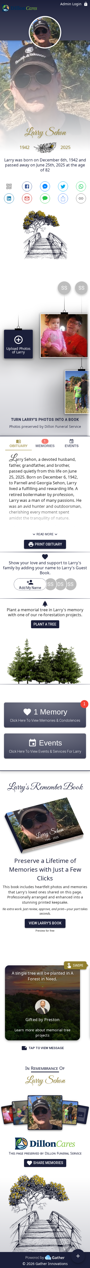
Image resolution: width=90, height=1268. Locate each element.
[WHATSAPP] (81, 186)
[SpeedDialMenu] (78, 1256)
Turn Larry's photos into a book (45, 420)
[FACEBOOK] (27, 186)
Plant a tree (45, 624)
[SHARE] (63, 198)
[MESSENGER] (45, 186)
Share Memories (47, 1163)
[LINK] (81, 198)
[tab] (18, 443)
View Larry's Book (45, 923)
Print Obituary (48, 544)
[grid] (45, 356)
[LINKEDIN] (9, 198)
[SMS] (45, 198)
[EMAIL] (27, 198)
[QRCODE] (9, 186)
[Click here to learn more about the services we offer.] (45, 1144)
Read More (45, 534)
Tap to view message (46, 1048)
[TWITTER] (63, 186)
